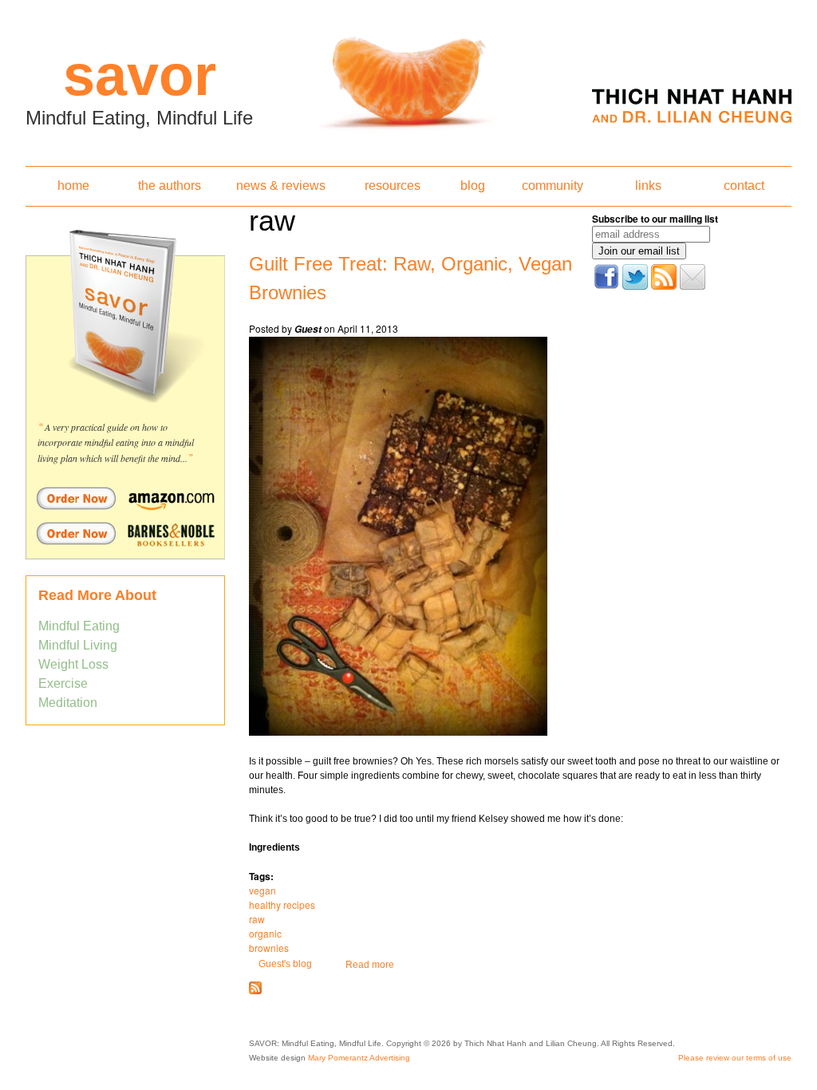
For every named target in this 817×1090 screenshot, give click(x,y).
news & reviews (281, 185)
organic (265, 933)
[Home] (408, 78)
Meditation (67, 702)
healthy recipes (282, 904)
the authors (169, 185)
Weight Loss (73, 664)
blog (472, 185)
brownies (269, 947)
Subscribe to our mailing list (655, 218)
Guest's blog (285, 964)
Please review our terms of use (734, 1057)
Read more (369, 964)
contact (744, 185)
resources (392, 185)
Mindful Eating (79, 626)
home (73, 185)
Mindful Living (77, 645)
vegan (262, 890)
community (552, 185)
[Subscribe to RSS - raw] (255, 991)
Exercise (63, 683)
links (648, 185)
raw (257, 919)
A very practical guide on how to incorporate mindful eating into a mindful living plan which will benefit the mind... (115, 442)
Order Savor (125, 497)
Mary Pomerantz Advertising (359, 1057)
